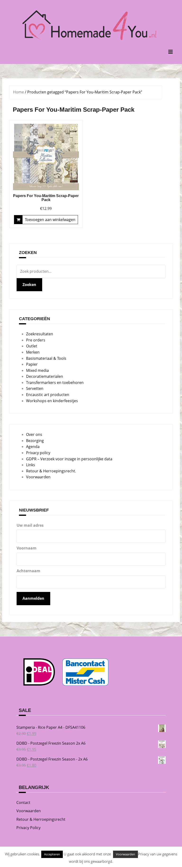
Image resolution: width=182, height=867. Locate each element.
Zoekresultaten (39, 334)
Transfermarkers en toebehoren (55, 382)
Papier (32, 364)
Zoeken (29, 284)
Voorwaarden (38, 477)
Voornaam (26, 548)
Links (30, 464)
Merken (33, 352)
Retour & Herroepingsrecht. (51, 471)
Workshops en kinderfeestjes (52, 400)
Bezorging (35, 440)
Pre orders (35, 340)
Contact (23, 802)
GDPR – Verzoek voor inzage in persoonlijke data (69, 458)
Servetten (34, 388)
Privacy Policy (28, 827)
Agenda (33, 446)
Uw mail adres (30, 525)
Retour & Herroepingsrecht (40, 819)
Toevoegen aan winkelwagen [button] (50, 219)
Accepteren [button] (52, 854)
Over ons (34, 434)
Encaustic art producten (47, 394)
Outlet (31, 346)
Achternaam (28, 570)
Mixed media (37, 370)
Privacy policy (38, 452)
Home (18, 92)
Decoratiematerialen (44, 376)
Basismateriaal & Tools (46, 358)
